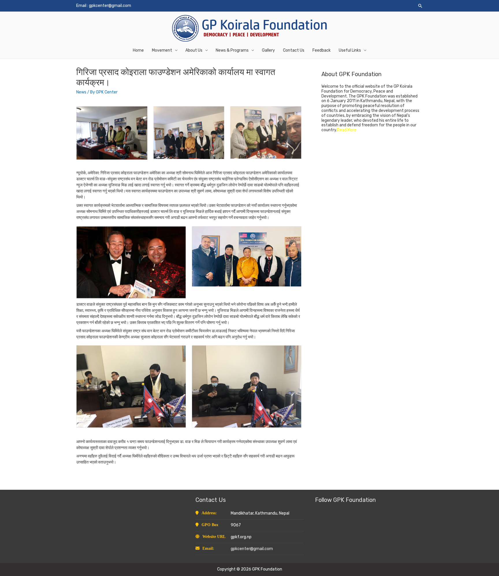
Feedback (321, 50)
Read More (346, 129)
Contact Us (293, 50)
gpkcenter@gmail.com (110, 5)
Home (138, 50)
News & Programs (232, 50)
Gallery (268, 50)
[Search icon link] (420, 5)
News (81, 92)
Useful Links (350, 50)
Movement (162, 50)
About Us (193, 50)
